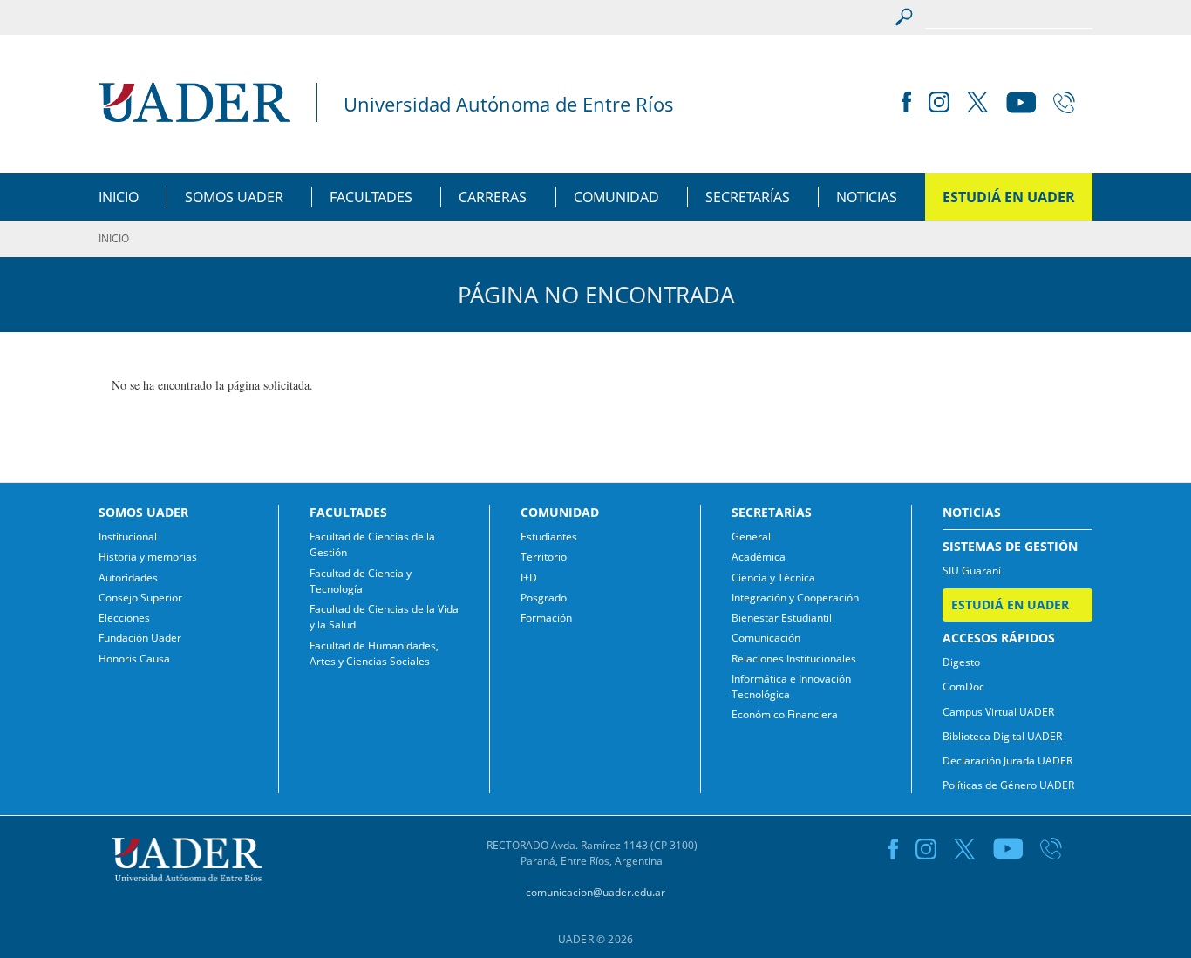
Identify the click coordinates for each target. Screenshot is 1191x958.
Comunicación (766, 637)
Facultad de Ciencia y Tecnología (361, 581)
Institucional (128, 536)
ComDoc (963, 686)
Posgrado (544, 597)
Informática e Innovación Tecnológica (791, 686)
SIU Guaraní (972, 570)
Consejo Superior (140, 597)
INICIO (119, 197)
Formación (546, 617)
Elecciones (124, 617)
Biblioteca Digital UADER (1002, 736)
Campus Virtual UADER (998, 711)
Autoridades (128, 577)
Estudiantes (549, 536)
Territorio (544, 556)
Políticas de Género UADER (1008, 785)
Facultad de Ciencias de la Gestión (372, 544)
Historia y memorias (148, 556)
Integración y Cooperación (795, 597)
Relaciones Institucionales (794, 658)
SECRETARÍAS (747, 197)
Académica (759, 556)
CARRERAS (493, 197)
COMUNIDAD (616, 197)
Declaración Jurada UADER (1007, 760)
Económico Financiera (785, 714)
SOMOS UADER (234, 197)
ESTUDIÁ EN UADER (1009, 197)
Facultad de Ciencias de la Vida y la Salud (384, 616)
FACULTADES (371, 197)
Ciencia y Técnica (773, 577)
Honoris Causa (134, 658)
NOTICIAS (866, 197)
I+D (529, 577)
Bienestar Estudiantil (782, 617)
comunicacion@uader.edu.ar (595, 892)
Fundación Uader (140, 637)
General (751, 536)
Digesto (961, 662)
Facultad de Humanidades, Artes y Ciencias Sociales (374, 653)
